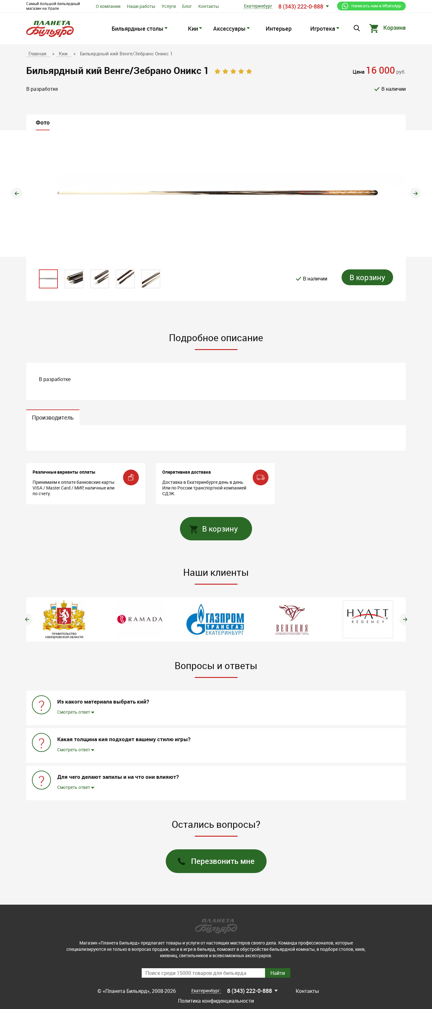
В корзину (367, 277)
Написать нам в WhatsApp (376, 6)
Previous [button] (16, 193)
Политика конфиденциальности (216, 1000)
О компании (108, 6)
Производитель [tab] (53, 417)
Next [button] (415, 193)
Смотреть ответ (74, 712)
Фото (43, 122)
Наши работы (141, 6)
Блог (187, 6)
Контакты (208, 6)
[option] (216, 193)
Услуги (169, 6)
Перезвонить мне (223, 861)
